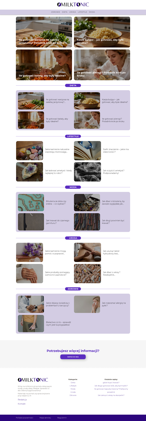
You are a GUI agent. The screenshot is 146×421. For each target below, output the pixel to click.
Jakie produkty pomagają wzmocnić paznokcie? (57, 273)
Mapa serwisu (45, 418)
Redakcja (22, 399)
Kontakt (22, 404)
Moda (92, 12)
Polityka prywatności (24, 418)
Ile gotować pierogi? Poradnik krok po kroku (101, 74)
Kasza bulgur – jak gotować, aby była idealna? (100, 41)
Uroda (72, 12)
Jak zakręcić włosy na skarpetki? (111, 395)
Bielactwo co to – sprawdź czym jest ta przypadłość (58, 323)
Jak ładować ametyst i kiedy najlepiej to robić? (58, 171)
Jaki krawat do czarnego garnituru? (57, 221)
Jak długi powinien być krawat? (113, 221)
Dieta (64, 12)
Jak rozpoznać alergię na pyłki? (114, 304)
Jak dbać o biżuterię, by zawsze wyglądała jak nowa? (113, 202)
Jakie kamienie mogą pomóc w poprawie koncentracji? (55, 252)
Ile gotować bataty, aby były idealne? (42, 75)
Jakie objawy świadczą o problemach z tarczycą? (58, 304)
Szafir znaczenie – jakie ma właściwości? (116, 150)
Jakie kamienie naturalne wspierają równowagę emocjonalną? (57, 150)
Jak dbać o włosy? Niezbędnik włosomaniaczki (111, 273)
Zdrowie (55, 12)
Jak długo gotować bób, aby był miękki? (111, 386)
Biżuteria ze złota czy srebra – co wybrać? (56, 202)
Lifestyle (82, 12)
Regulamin (62, 418)
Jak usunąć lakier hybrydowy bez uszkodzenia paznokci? (114, 252)
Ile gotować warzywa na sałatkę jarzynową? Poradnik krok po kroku (41, 41)
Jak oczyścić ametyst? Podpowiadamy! (113, 171)
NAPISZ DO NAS (73, 357)
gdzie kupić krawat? (111, 383)
